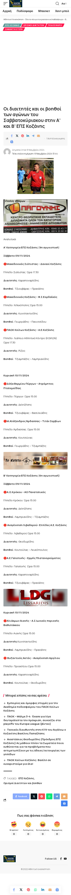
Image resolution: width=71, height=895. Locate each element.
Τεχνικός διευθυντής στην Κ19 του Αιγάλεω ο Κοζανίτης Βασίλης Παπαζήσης (34, 731)
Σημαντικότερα (14, 29)
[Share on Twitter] (17, 135)
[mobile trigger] (6, 3)
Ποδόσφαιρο (55, 25)
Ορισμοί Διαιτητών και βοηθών (22, 783)
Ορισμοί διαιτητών (33, 25)
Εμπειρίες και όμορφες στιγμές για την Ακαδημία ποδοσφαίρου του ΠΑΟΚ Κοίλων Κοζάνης (31, 706)
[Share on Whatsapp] (35, 889)
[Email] (38, 135)
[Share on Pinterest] (22, 135)
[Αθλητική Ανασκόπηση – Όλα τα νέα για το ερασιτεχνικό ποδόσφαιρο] (9, 858)
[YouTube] (65, 859)
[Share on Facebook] (11, 135)
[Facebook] (61, 859)
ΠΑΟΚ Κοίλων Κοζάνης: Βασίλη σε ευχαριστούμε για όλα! (27, 762)
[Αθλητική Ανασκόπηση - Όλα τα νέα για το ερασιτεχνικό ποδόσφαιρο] (15, 3)
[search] (57, 3)
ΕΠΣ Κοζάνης (12, 25)
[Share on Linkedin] (27, 135)
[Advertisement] (35, 68)
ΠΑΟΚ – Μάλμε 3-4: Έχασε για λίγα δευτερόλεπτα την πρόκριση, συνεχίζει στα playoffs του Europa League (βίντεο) (32, 720)
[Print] (11, 141)
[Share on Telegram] (33, 135)
